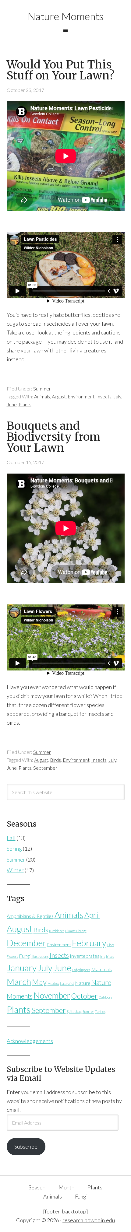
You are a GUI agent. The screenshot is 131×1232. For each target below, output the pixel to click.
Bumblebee (56, 931)
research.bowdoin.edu (88, 1220)
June (12, 404)
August (59, 396)
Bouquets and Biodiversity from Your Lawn (54, 437)
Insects (104, 396)
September (45, 768)
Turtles (100, 1011)
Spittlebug (74, 1011)
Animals (42, 396)
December (26, 943)
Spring (14, 848)
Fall (11, 838)
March (19, 981)
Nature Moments (65, 16)
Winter (15, 870)
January (22, 968)
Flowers (12, 956)
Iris (102, 956)
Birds (55, 760)
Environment (81, 396)
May (39, 981)
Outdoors (105, 997)
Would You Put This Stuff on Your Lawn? (60, 70)
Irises (110, 956)
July (117, 396)
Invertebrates (84, 956)
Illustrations (39, 956)
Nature (82, 983)
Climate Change (76, 931)
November (52, 995)
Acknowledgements (30, 1041)
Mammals (101, 969)
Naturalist (67, 983)
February (89, 943)
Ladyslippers (81, 970)
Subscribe (25, 1146)
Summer (42, 388)
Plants (25, 404)
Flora (110, 945)
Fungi (24, 956)
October (84, 995)
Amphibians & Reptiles (30, 916)
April (92, 914)
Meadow (53, 983)
